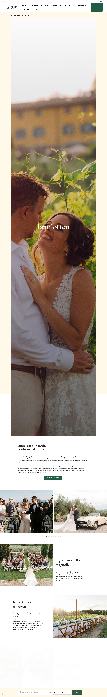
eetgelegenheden (66, 5)
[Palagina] (9, 7)
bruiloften (45, 5)
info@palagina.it (6, 1)
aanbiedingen (25, 9)
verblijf (24, 5)
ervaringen (34, 5)
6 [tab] (58, 536)
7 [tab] (60, 536)
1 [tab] (46, 536)
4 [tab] (53, 536)
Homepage (13, 15)
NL (103, 1)
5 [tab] (56, 536)
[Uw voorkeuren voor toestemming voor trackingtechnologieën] (2, 694)
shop (35, 9)
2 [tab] (49, 536)
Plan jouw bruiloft (53, 478)
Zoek (77, 692)
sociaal (55, 5)
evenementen (81, 5)
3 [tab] (51, 536)
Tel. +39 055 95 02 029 (17, 1)
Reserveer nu (97, 6)
